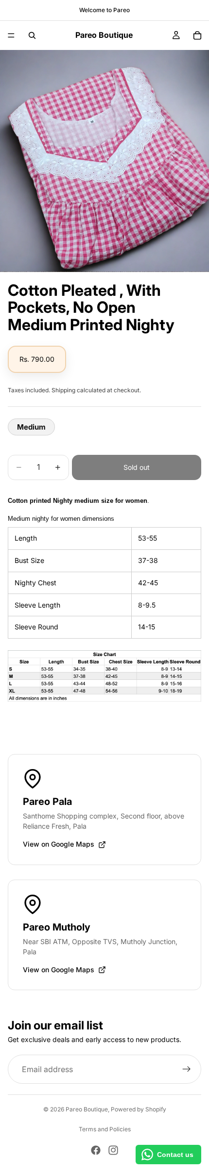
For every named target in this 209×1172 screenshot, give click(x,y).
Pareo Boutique (87, 1109)
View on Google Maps (58, 844)
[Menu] (11, 35)
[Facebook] (96, 1150)
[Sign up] (186, 1070)
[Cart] (197, 35)
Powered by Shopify (138, 1109)
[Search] (32, 35)
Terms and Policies (105, 1129)
